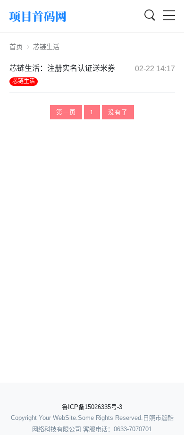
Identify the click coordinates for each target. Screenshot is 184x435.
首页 (16, 46)
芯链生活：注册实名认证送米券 (62, 68)
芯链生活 (23, 81)
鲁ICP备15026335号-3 (92, 406)
